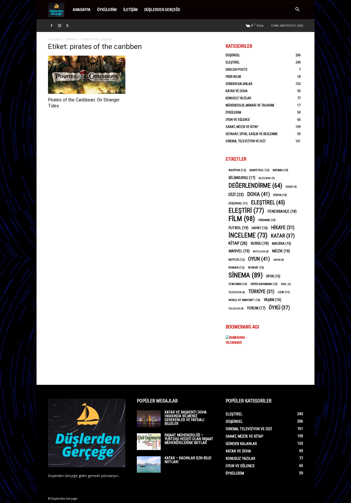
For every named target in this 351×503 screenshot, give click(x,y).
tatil (286, 284)
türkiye (261, 291)
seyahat (256, 267)
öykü (279, 307)
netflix (237, 259)
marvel (239, 251)
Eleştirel (233, 62)
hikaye (282, 227)
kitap (238, 243)
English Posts (236, 69)
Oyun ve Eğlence (238, 120)
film (242, 218)
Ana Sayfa (54, 39)
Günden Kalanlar (239, 84)
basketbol (259, 170)
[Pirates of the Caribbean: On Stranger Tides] (86, 75)
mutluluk (261, 251)
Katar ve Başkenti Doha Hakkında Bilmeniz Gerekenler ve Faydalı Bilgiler (186, 418)
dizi (236, 194)
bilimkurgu (242, 177)
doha (258, 194)
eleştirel (268, 202)
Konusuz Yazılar (238, 98)
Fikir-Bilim (233, 77)
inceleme (248, 235)
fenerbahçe (282, 211)
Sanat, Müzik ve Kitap (242, 127)
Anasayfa (81, 9)
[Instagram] (59, 25)
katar (283, 235)
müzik (281, 251)
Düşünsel (233, 55)
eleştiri (246, 210)
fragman (267, 220)
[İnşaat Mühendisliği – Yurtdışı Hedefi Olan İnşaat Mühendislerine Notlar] (149, 441)
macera (281, 243)
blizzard (267, 178)
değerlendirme (255, 185)
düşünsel (238, 203)
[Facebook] (51, 25)
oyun (259, 258)
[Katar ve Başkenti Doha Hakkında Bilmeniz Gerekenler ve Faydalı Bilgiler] (149, 418)
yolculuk (236, 308)
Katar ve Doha (237, 91)
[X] (67, 25)
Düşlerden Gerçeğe (162, 9)
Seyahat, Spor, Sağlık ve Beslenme (252, 134)
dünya (280, 195)
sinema (246, 275)
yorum (256, 308)
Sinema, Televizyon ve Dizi (246, 141)
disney (291, 186)
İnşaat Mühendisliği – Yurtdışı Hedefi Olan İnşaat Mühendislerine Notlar (189, 439)
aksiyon (237, 170)
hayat (260, 228)
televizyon (237, 292)
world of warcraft (244, 300)
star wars (238, 284)
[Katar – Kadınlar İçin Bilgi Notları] (149, 464)
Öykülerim (107, 9)
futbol (238, 227)
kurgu (260, 243)
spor (273, 276)
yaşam (272, 299)
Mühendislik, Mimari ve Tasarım (250, 105)
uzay (284, 292)
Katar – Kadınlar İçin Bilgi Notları (188, 460)
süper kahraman (263, 284)
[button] (297, 10)
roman (237, 267)
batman (280, 170)
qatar (278, 259)
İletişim (130, 9)
